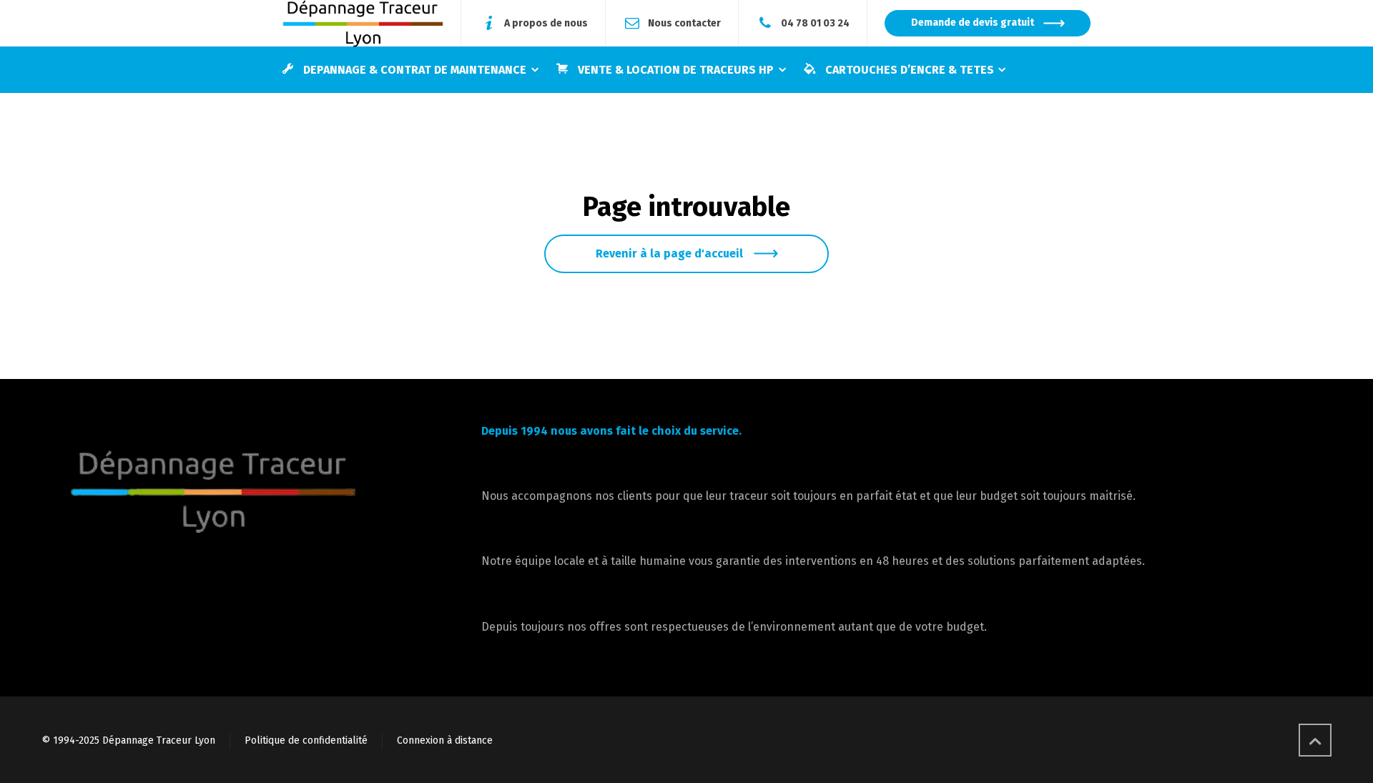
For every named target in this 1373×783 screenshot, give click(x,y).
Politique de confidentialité (306, 740)
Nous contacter (684, 22)
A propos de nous (546, 22)
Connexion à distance (445, 740)
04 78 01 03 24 (815, 22)
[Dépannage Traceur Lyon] (362, 23)
